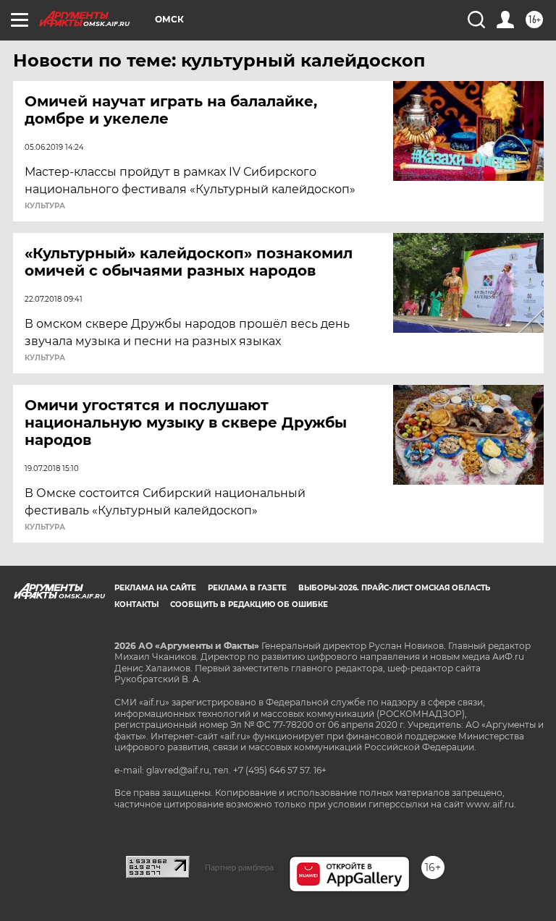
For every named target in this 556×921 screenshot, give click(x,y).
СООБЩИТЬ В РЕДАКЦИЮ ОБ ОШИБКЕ (249, 604)
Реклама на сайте (155, 588)
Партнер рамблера (239, 867)
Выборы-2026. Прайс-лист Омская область (394, 588)
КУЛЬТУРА (45, 206)
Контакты (136, 604)
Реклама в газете (247, 588)
